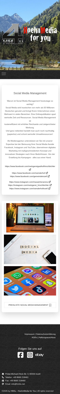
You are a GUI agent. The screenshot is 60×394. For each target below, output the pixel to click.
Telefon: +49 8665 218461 (16, 377)
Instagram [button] (30, 217)
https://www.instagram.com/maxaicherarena (28, 182)
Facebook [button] (30, 280)
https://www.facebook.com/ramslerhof (29, 173)
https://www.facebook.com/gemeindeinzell (28, 176)
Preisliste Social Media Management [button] (29, 305)
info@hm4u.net (18, 384)
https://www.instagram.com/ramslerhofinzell (28, 188)
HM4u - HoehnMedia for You (23, 391)
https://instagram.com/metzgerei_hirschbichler (28, 185)
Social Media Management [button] (30, 249)
